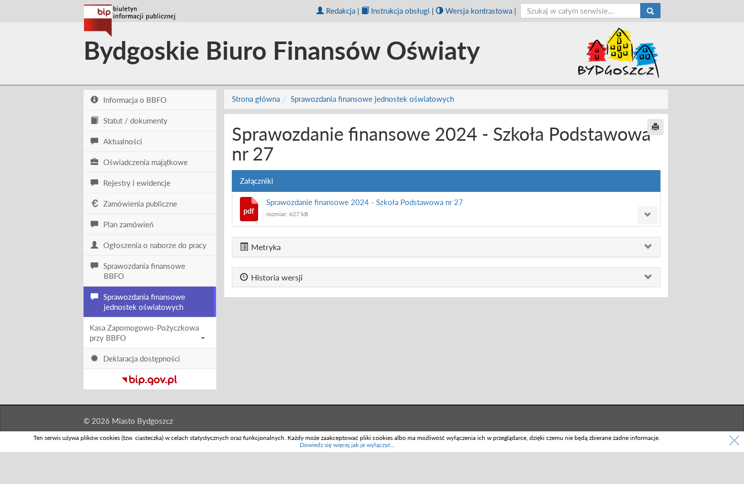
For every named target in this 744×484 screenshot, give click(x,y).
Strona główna (256, 98)
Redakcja (340, 10)
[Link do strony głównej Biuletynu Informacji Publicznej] (149, 378)
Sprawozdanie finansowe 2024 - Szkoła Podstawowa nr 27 (364, 202)
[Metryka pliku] (648, 215)
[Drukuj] (655, 127)
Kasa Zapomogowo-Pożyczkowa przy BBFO (144, 332)
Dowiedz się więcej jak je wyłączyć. (346, 445)
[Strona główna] (129, 21)
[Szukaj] (650, 10)
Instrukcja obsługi (400, 10)
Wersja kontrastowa (478, 10)
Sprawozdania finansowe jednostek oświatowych (372, 98)
